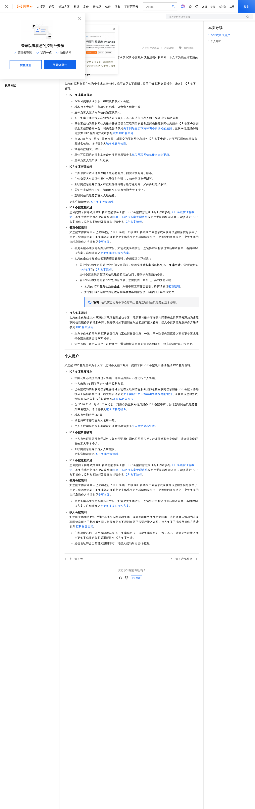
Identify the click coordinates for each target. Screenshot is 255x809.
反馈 (138, 577)
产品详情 (169, 47)
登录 (246, 6)
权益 (76, 6)
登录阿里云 (60, 65)
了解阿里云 (131, 6)
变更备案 (104, 242)
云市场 (97, 6)
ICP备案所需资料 (101, 202)
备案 (212, 6)
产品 (52, 6)
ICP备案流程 (133, 222)
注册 (232, 6)
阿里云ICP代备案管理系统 (130, 217)
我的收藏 (188, 47)
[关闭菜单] (6, 6)
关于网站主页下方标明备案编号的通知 (147, 128)
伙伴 (108, 6)
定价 (86, 6)
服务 (117, 6)
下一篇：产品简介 (181, 559)
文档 (204, 6)
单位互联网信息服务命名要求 (150, 154)
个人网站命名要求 (143, 426)
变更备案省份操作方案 (114, 253)
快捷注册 (25, 65)
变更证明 (174, 286)
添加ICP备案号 (123, 133)
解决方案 (64, 6)
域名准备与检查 (116, 143)
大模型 (41, 6)
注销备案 (85, 269)
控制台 (222, 6)
